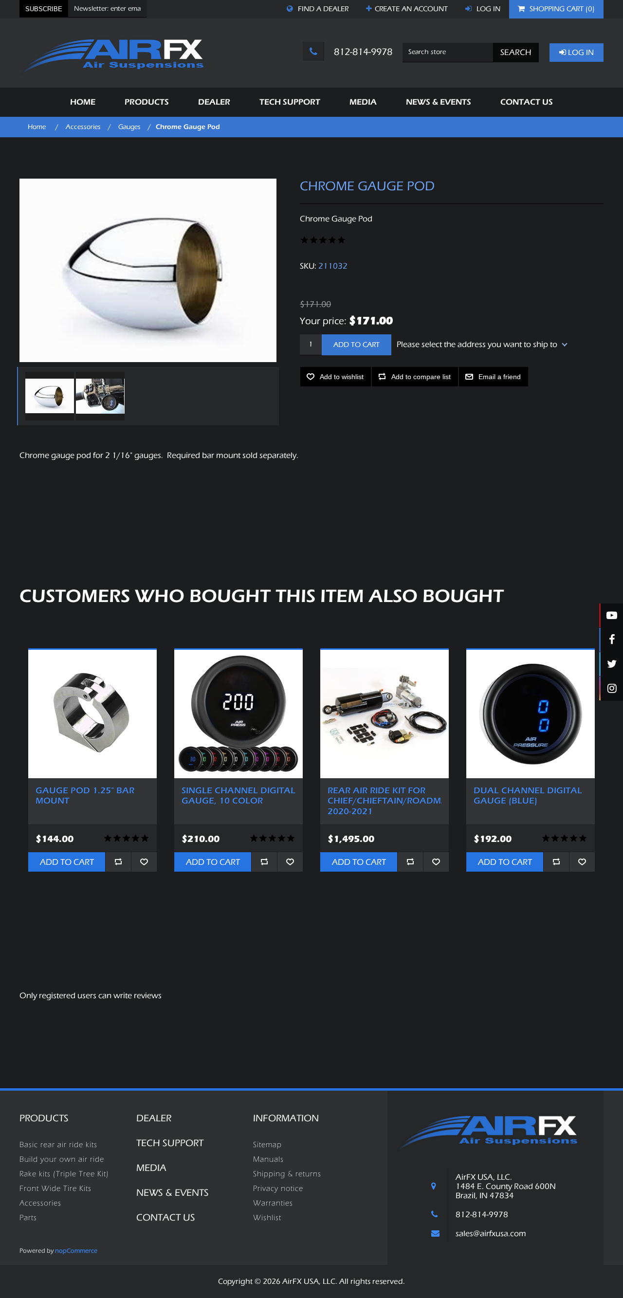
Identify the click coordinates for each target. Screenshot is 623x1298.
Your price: (323, 320)
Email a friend (499, 377)
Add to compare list (421, 377)
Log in (487, 9)
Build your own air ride (61, 1159)
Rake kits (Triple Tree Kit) (64, 1174)
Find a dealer (322, 9)
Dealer (153, 1118)
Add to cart (356, 345)
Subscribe (43, 9)
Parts (28, 1217)
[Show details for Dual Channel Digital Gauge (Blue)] (530, 714)
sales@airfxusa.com (491, 1233)
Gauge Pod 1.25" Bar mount (85, 796)
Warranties (273, 1203)
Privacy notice (278, 1188)
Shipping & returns (287, 1174)
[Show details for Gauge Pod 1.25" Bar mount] (92, 714)
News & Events (172, 1192)
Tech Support (169, 1143)
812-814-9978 (361, 51)
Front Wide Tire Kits (55, 1188)
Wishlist (267, 1217)
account (411, 9)
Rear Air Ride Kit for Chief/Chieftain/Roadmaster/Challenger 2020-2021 (384, 801)
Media (151, 1167)
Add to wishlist (342, 377)
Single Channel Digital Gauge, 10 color (238, 796)
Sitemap (267, 1144)
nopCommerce (76, 1250)
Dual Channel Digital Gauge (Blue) (528, 796)
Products (44, 1118)
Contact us (165, 1217)
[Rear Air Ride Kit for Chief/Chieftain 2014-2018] (384, 714)
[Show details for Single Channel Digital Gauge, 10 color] (238, 714)
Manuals (268, 1159)
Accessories (40, 1203)
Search (515, 52)
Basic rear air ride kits (58, 1144)
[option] (48, 396)
